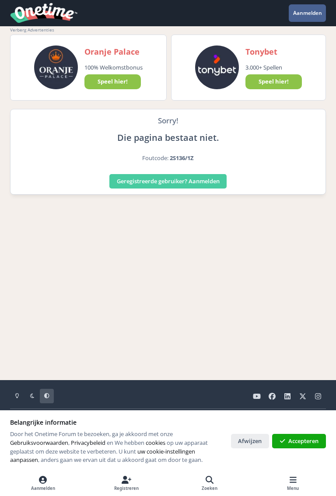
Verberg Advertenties (32, 30)
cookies (155, 443)
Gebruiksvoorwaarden (39, 443)
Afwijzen (250, 441)
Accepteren (303, 441)
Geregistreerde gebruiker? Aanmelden (168, 181)
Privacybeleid (88, 443)
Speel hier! (113, 81)
